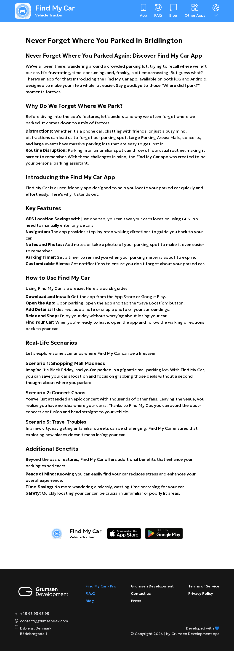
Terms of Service (203, 586)
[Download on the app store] (124, 533)
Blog (90, 600)
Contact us (141, 593)
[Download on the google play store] (164, 533)
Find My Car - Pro (101, 586)
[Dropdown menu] (216, 11)
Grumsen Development (152, 586)
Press (136, 600)
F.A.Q (90, 593)
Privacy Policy (200, 593)
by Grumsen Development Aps (192, 633)
